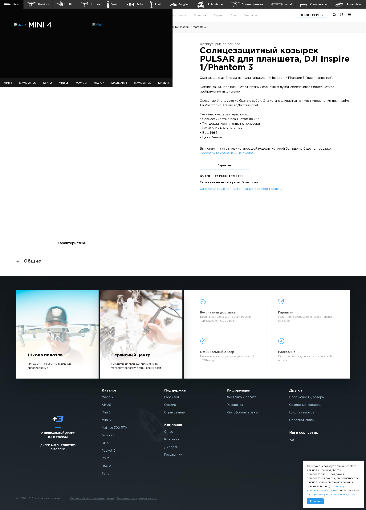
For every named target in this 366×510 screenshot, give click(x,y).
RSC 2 (106, 466)
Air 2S (106, 405)
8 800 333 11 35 (312, 15)
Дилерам (171, 447)
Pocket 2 (108, 450)
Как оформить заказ (243, 412)
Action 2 (108, 435)
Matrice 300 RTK (115, 427)
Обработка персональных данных (92, 498)
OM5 (105, 443)
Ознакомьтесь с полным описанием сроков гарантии (241, 189)
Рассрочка (235, 405)
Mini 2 (106, 412)
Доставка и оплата (174, 15)
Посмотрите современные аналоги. (228, 153)
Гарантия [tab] (225, 165)
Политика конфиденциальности (136, 498)
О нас (168, 431)
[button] (11, 4)
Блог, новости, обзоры (306, 397)
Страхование (174, 412)
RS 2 (105, 458)
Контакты (250, 15)
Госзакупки (173, 454)
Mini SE (107, 420)
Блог (234, 15)
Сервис (218, 15)
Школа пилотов (301, 412)
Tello (105, 473)
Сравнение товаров (305, 405)
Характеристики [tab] (71, 243)
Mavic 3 (107, 397)
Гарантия (200, 15)
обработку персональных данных (333, 494)
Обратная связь (301, 420)
